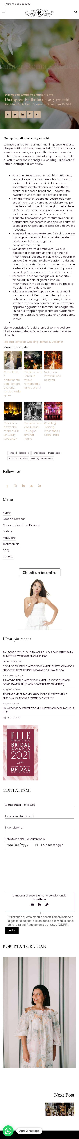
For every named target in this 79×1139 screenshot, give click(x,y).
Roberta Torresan (33, 104)
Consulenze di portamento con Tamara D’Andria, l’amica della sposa (12, 383)
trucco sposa (54, 453)
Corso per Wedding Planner (21, 525)
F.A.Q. (6, 550)
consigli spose (39, 453)
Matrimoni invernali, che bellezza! (52, 376)
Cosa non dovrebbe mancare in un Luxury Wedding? (11, 430)
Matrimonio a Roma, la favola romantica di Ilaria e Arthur (33, 379)
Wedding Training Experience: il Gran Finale (52, 429)
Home (7, 513)
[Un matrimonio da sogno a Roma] (57, 1108)
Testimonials (11, 544)
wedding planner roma (37, 94)
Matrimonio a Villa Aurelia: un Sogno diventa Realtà (33, 430)
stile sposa (12, 94)
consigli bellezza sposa (19, 453)
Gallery (7, 531)
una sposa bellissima (18, 458)
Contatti (8, 556)
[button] (8, 1130)
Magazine (9, 538)
